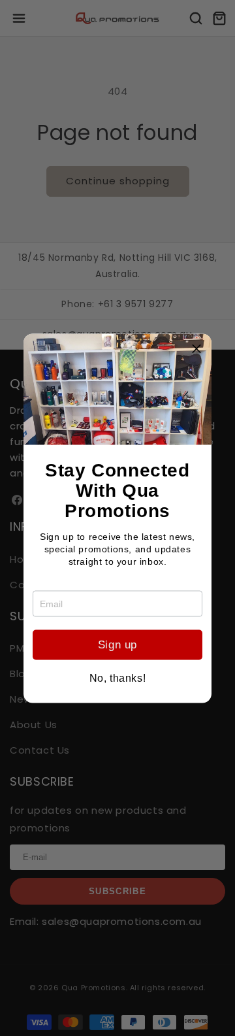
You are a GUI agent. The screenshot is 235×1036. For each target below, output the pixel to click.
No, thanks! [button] (117, 678)
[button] (196, 348)
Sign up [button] (117, 645)
